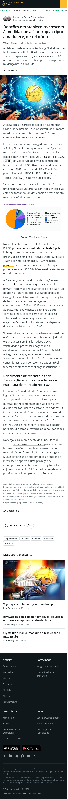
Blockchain (8, 690)
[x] (5, 756)
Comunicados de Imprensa (45, 674)
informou (17, 284)
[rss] (34, 756)
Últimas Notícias (11, 43)
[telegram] (16, 756)
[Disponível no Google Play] (31, 748)
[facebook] (22, 756)
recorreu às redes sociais (28, 444)
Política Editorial (45, 723)
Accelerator (9, 717)
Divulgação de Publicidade (44, 731)
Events (6, 723)
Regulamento (10, 701)
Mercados (8, 672)
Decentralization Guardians (11, 731)
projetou (8, 265)
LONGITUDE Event (12, 738)
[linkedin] (11, 756)
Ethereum (8, 684)
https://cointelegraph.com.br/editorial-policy (23, 502)
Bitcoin (6, 678)
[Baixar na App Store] (11, 748)
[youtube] (28, 756)
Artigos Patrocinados (47, 666)
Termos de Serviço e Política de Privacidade (23, 793)
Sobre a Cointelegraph (48, 717)
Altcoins (7, 696)
